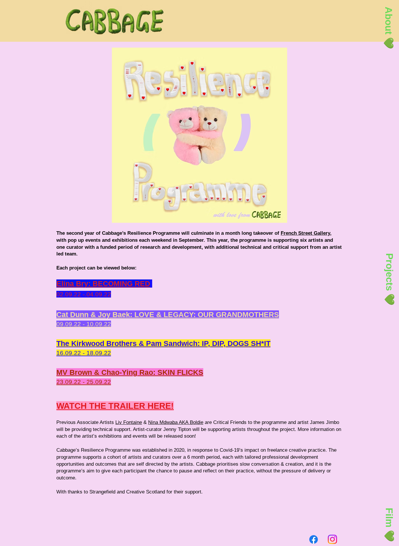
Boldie (196, 422)
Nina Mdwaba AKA (169, 422)
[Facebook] (313, 539)
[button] (388, 28)
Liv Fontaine (128, 422)
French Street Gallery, (306, 233)
